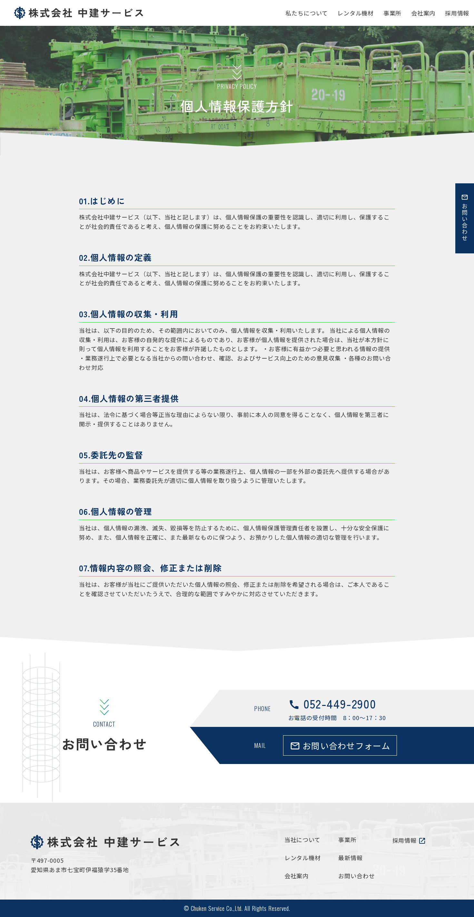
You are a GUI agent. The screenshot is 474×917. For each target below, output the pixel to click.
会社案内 (296, 875)
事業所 (347, 839)
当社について (302, 839)
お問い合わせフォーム (340, 745)
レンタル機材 (302, 857)
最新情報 (350, 857)
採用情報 (409, 840)
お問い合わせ (356, 875)
